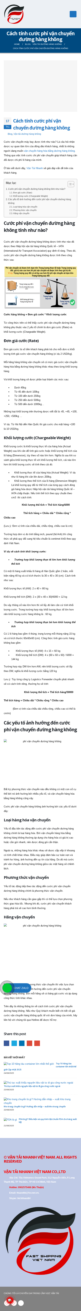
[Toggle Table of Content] (69, 184)
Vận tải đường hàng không (27, 134)
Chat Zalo (21, 987)
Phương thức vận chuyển (25, 210)
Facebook (6, 1043)
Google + (29, 1043)
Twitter (14, 1043)
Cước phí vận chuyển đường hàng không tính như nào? (36, 189)
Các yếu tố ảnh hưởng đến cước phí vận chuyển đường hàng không (39, 201)
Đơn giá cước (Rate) (22, 192)
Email (37, 1043)
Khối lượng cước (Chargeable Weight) (30, 196)
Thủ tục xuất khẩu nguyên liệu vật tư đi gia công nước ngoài (32, 1086)
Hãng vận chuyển (21, 213)
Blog (10, 134)
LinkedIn (21, 1043)
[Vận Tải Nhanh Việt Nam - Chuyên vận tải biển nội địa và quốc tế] (14, 14)
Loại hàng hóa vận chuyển (25, 207)
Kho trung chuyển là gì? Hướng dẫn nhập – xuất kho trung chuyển (35, 1106)
